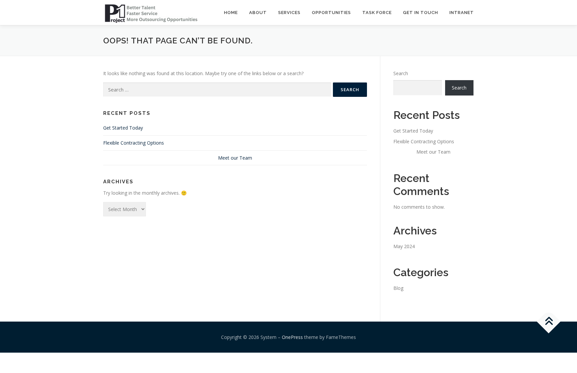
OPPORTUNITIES (331, 12)
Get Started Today (123, 128)
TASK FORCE (377, 12)
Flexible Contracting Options (133, 143)
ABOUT (258, 12)
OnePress (292, 337)
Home (231, 12)
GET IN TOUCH (420, 12)
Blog (398, 288)
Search (400, 73)
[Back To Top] (549, 321)
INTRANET (461, 12)
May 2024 (404, 246)
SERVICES (289, 12)
